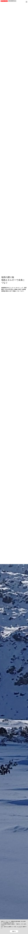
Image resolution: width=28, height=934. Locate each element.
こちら (19, 926)
